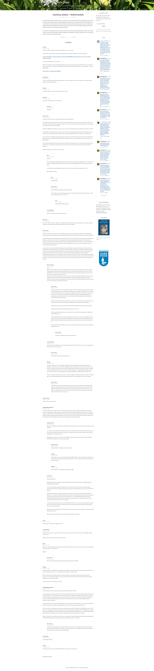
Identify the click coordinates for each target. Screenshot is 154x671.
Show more (103, 195)
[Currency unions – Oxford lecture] (103, 227)
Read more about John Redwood (101, 212)
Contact (55, 8)
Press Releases (85, 8)
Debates (71, 8)
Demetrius (49, 106)
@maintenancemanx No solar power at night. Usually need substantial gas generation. (104, 144)
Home (44, 8)
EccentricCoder (85, 667)
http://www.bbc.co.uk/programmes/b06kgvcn (52, 71)
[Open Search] (110, 8)
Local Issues (63, 8)
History (77, 8)
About (49, 8)
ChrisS (44, 520)
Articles (94, 8)
